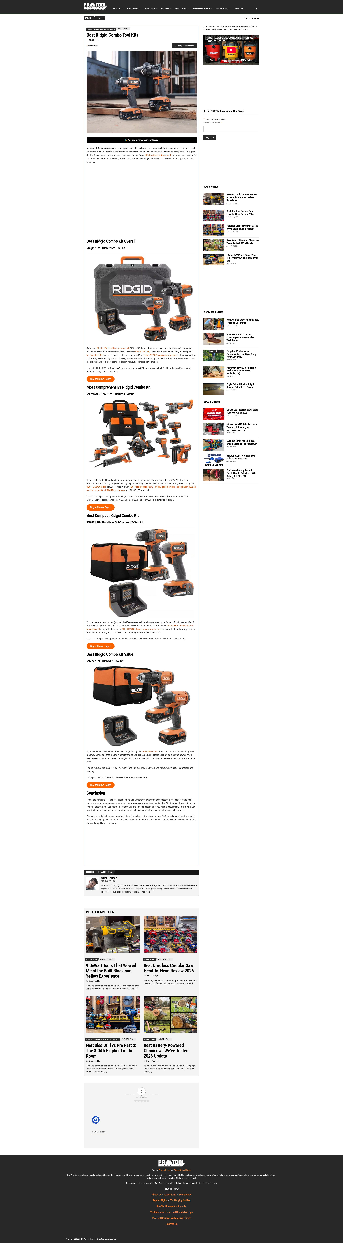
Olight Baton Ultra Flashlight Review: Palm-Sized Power (240, 386)
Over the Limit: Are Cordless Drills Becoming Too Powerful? (241, 442)
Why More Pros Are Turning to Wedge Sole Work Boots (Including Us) (241, 370)
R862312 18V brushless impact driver (161, 355)
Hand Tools (150, 8)
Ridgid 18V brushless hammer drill (113, 348)
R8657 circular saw (116, 490)
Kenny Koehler (94, 981)
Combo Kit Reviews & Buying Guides (101, 29)
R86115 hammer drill (96, 487)
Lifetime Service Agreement (158, 155)
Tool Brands (185, 1194)
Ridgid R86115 (142, 351)
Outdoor (165, 8)
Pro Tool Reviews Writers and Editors (171, 1217)
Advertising (170, 1194)
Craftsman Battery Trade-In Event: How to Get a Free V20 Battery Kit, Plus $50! (241, 473)
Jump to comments (186, 46)
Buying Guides (222, 8)
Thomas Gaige (152, 976)
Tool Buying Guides (180, 1200)
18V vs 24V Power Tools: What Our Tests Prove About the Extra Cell (242, 258)
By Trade (117, 8)
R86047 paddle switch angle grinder (171, 487)
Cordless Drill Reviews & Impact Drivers (102, 1040)
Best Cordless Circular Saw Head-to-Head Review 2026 (169, 968)
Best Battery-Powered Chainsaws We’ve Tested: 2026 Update (167, 1051)
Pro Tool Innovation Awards (171, 1206)
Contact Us (171, 1223)
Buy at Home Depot (100, 378)
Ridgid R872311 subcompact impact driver (142, 629)
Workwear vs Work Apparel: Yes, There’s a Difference (242, 321)
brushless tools (150, 751)
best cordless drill (95, 355)
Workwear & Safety (201, 8)
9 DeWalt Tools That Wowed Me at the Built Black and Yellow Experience (111, 971)
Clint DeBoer (94, 40)
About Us (239, 8)
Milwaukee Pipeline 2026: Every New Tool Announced (242, 411)
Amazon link (211, 29)
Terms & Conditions (182, 1170)
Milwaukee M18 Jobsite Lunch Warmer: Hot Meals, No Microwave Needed (241, 427)
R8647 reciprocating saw (141, 487)
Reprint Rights (160, 1200)
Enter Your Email (212, 122)
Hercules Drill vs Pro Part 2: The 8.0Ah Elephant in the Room (111, 1051)
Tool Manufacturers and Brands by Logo (171, 1212)
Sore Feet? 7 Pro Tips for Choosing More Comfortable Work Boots (240, 337)
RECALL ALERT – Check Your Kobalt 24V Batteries (241, 457)
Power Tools (132, 8)
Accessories (180, 8)
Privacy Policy (164, 1170)
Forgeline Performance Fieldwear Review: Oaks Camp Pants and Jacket (241, 354)
